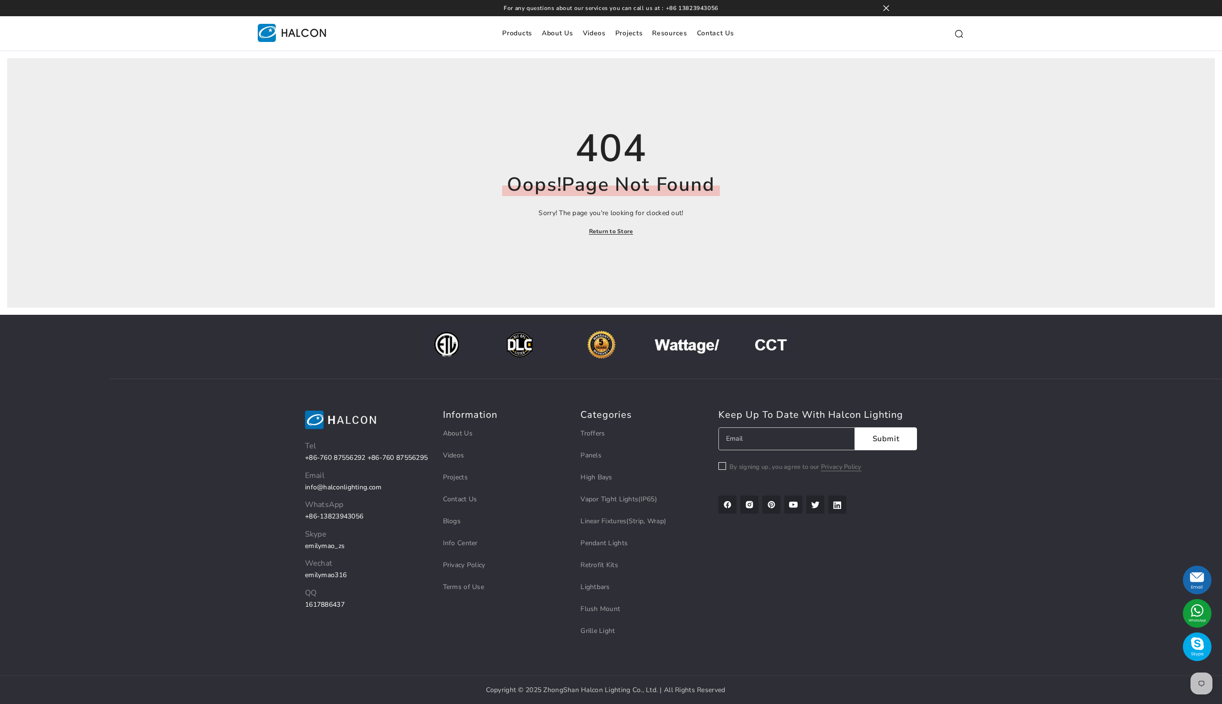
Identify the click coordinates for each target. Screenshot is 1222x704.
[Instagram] (749, 505)
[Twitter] (815, 505)
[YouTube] (793, 505)
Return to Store (611, 231)
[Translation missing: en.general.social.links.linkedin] (837, 505)
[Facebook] (727, 505)
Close (886, 8)
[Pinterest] (771, 505)
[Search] (959, 33)
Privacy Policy (841, 467)
